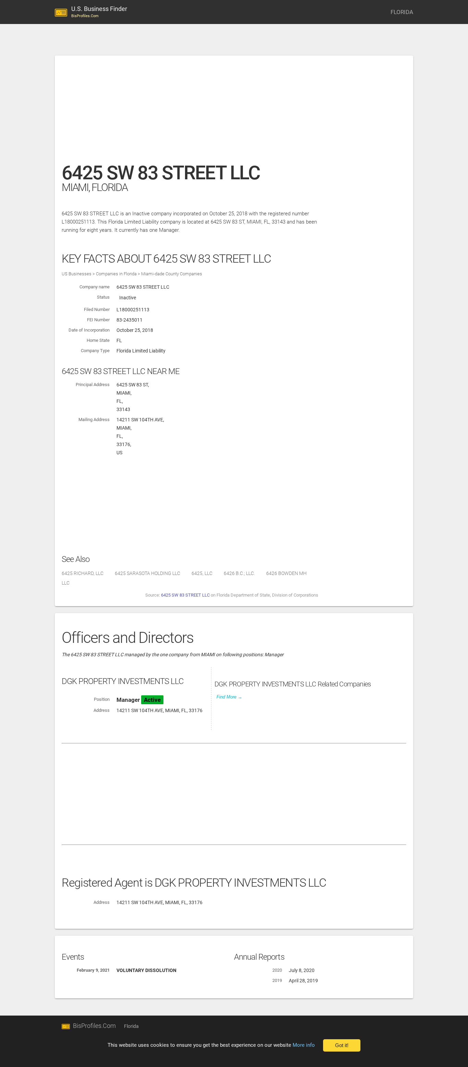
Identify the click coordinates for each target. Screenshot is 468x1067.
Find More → (229, 696)
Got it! (341, 1045)
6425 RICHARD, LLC (82, 573)
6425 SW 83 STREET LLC (185, 595)
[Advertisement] (234, 113)
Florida (131, 1026)
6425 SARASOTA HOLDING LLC (147, 573)
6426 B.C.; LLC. (239, 573)
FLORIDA (402, 12)
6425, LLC (202, 573)
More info (304, 1045)
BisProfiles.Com (94, 1025)
